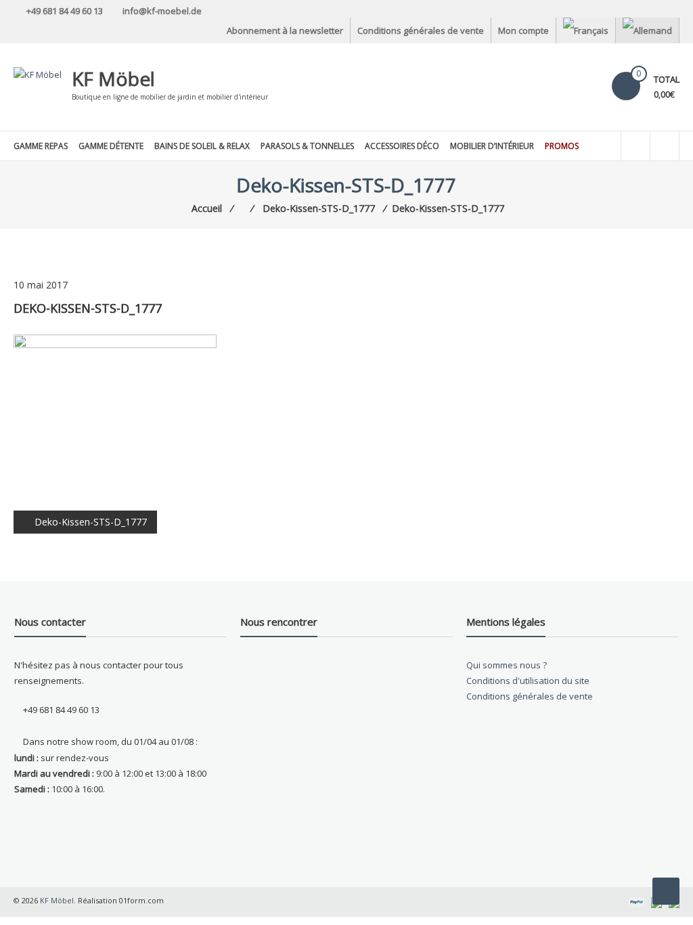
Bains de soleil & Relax (202, 146)
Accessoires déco (402, 146)
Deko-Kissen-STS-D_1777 (91, 521)
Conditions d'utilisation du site (527, 680)
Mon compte (523, 30)
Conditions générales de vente (420, 30)
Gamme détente (111, 146)
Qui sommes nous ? (506, 665)
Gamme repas (41, 146)
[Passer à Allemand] (647, 30)
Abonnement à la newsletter (285, 30)
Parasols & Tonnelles (307, 146)
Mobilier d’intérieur (492, 146)
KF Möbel (113, 78)
